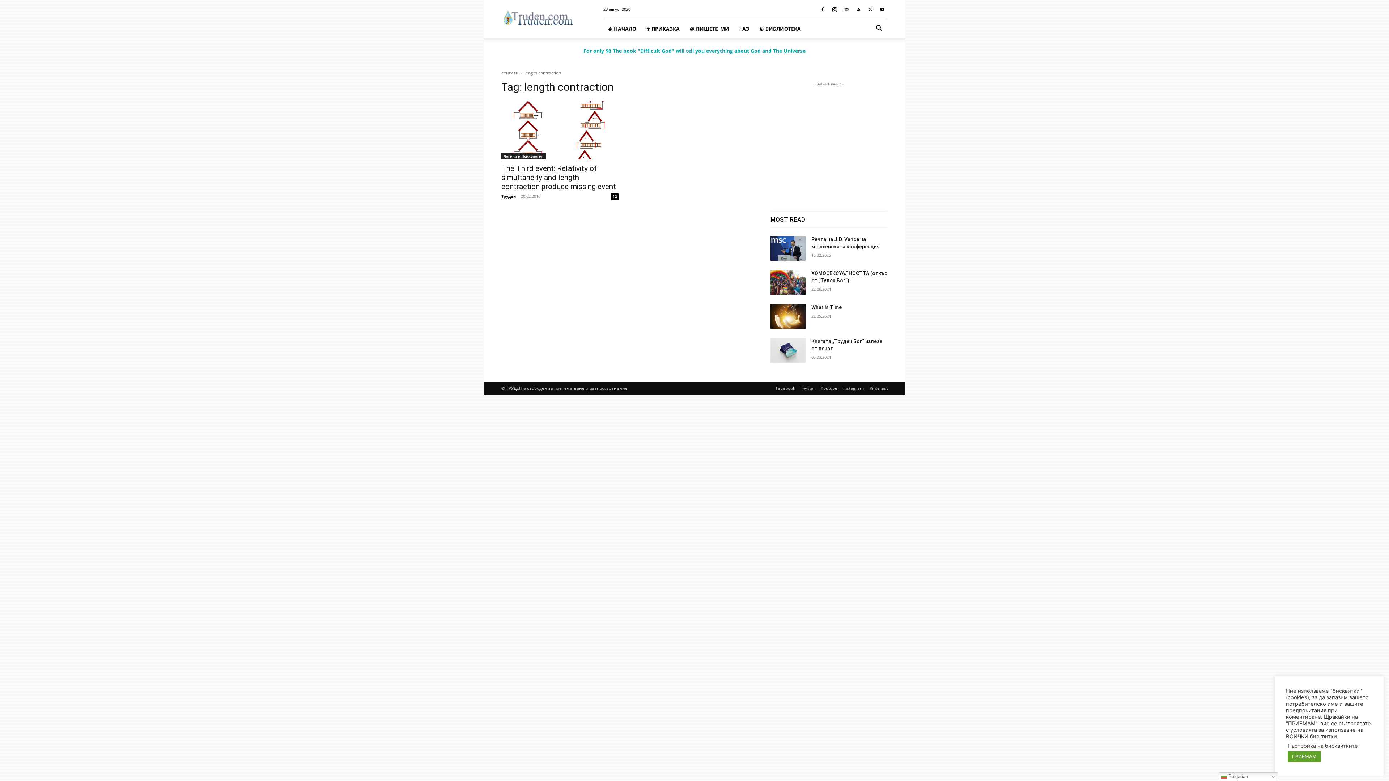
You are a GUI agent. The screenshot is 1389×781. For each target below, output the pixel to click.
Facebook (785, 388)
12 (615, 196)
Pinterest (879, 388)
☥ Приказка (663, 28)
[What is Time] (788, 316)
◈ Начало (622, 28)
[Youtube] (882, 9)
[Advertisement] (829, 133)
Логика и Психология (524, 156)
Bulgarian (1237, 776)
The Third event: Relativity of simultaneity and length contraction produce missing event (558, 177)
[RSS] (858, 9)
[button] (879, 29)
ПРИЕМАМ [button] (1304, 756)
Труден (508, 196)
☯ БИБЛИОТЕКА (780, 28)
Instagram (853, 388)
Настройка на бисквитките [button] (1323, 746)
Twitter (808, 388)
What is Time (826, 307)
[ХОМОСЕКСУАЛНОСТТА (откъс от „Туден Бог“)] (788, 282)
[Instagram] (834, 9)
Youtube (829, 388)
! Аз (744, 28)
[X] (870, 9)
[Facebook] (822, 9)
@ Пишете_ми (709, 28)
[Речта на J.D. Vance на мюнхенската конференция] (788, 248)
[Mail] (846, 9)
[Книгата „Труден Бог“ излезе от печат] (788, 350)
